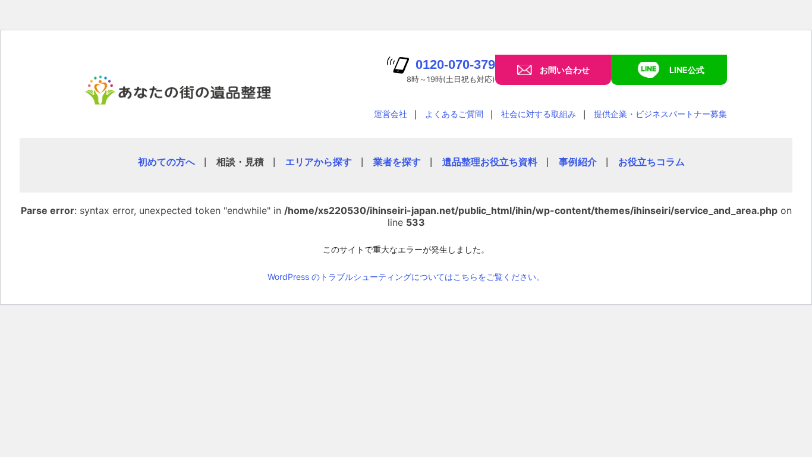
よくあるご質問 (454, 114)
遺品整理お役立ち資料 (489, 162)
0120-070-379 (455, 64)
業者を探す (397, 162)
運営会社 (390, 114)
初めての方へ (166, 162)
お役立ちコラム (651, 162)
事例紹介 (578, 162)
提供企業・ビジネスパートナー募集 (660, 114)
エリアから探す (318, 162)
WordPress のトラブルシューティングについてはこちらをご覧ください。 (406, 277)
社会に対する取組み (538, 114)
